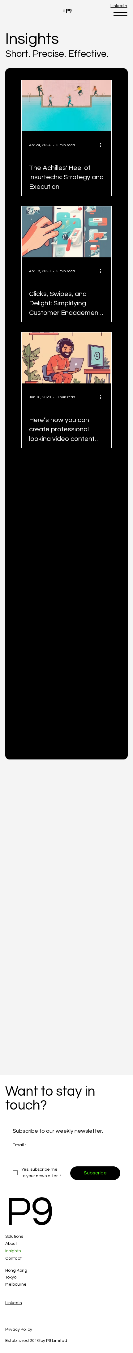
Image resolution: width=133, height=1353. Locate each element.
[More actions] (103, 145)
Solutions (14, 1236)
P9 (29, 1212)
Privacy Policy (18, 1329)
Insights (13, 1251)
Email (20, 1145)
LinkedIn (118, 6)
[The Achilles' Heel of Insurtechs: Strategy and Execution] (66, 105)
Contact (13, 1258)
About (11, 1243)
